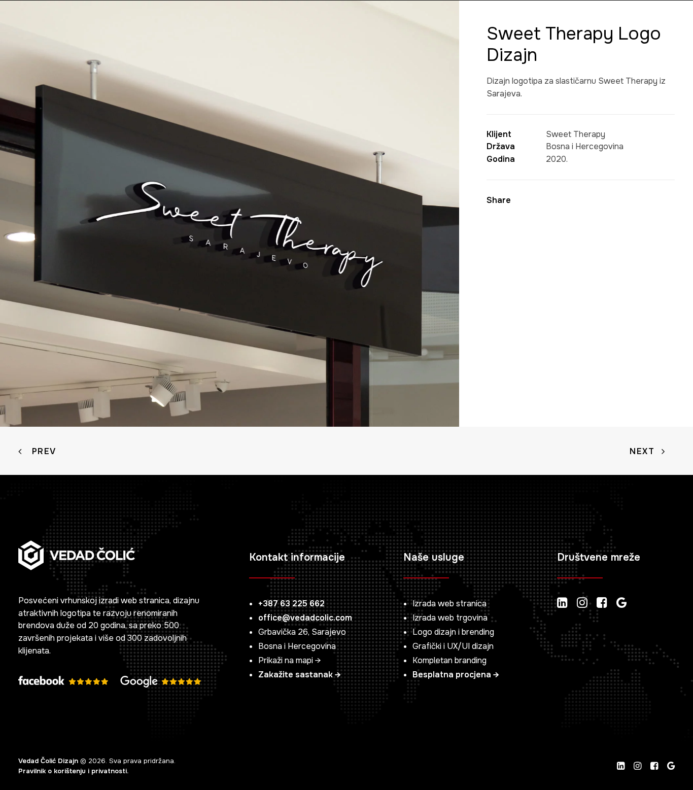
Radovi (200, 27)
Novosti (296, 27)
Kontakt (352, 27)
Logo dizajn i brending (453, 632)
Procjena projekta (540, 27)
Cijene (246, 27)
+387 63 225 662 (291, 603)
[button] (618, 27)
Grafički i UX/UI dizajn (453, 646)
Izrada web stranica (449, 603)
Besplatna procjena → (455, 674)
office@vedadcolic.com (305, 617)
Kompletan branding (449, 660)
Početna (88, 27)
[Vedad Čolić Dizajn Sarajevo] (30, 27)
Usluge (141, 27)
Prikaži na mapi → (289, 660)
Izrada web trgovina (450, 617)
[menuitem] (88, 27)
